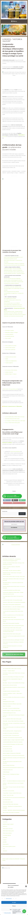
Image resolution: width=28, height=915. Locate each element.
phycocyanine (5, 844)
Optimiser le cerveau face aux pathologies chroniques (13, 639)
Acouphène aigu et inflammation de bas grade (12, 627)
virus (4, 848)
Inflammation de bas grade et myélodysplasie (12, 604)
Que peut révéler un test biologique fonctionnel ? (13, 280)
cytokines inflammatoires (10, 347)
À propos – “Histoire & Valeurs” (9, 670)
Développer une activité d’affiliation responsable (13, 312)
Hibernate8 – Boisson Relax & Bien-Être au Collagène (13, 721)
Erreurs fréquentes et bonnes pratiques (11, 291)
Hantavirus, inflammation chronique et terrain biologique (14, 602)
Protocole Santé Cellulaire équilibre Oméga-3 (11, 609)
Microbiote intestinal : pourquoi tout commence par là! (13, 755)
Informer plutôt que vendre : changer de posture (13, 311)
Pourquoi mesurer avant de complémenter (12, 278)
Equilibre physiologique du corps (9, 712)
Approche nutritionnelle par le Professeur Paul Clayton (13, 676)
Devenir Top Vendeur (7, 706)
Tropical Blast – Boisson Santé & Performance (12, 793)
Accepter (14, 902)
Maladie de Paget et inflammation (9, 617)
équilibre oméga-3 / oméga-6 (10, 374)
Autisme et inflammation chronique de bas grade (12, 600)
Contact (4, 699)
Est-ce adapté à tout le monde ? (10, 298)
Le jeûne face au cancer (7, 746)
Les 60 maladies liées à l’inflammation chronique (14, 416)
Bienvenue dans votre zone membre (10, 685)
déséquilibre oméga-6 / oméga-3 (11, 332)
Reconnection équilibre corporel (9, 846)
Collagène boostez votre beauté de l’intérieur (11, 691)
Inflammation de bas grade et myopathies (11, 623)
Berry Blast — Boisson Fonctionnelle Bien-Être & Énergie (13, 682)
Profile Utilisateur (6, 772)
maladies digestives (9, 362)
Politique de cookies (7, 912)
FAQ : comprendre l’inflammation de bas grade (12, 718)
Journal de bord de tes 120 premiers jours (11, 735)
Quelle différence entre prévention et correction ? (13, 306)
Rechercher (4, 511)
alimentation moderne (9, 330)
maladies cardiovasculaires (10, 356)
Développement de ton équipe (8, 701)
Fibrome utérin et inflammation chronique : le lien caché (14, 576)
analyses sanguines (9, 372)
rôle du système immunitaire (10, 345)
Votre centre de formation (8, 801)
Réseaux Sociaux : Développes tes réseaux (11, 774)
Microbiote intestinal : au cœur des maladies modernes (13, 606)
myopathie (5, 837)
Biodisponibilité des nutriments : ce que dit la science (14, 273)
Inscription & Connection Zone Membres (11, 733)
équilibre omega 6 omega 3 (8, 824)
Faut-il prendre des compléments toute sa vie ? (13, 304)
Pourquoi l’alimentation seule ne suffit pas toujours (14, 271)
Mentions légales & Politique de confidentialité (12, 753)
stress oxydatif (8, 338)
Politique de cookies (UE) (8, 769)
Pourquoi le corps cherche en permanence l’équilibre (14, 265)
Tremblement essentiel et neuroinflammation (11, 590)
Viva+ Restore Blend (7, 799)
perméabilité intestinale (9, 336)
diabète (6, 358)
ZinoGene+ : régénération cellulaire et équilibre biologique (14, 810)
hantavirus (5, 826)
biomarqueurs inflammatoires (11, 370)
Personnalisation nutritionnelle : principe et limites (13, 281)
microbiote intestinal (9, 334)
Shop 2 (4, 778)
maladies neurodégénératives (11, 360)
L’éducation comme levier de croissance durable (13, 316)
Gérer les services (9, 898)
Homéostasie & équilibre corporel (10, 258)
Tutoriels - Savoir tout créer (8, 795)
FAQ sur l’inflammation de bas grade (12, 422)
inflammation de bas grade (8, 830)
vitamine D (5, 850)
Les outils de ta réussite (7, 748)
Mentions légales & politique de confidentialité (10, 858)
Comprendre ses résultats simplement (11, 283)
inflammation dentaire (7, 833)
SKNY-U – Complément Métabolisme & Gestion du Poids (14, 780)
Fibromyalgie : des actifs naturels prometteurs (12, 570)
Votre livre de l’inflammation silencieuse (10, 804)
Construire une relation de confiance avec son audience (15, 314)
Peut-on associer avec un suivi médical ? (12, 303)
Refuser (14, 906)
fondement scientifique (7, 442)
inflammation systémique (10, 349)
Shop (4, 776)
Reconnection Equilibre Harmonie (14, 8)
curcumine (5, 821)
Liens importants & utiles (8, 750)
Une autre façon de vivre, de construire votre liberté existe (14, 797)
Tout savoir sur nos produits (8, 790)
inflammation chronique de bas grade (10, 389)
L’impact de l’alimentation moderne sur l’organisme (14, 263)
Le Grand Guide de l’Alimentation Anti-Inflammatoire (13, 744)
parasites (5, 841)
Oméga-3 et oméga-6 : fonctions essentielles (12, 268)
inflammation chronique (8, 828)
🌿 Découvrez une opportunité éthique (13, 654)
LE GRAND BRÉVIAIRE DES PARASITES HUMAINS (12, 742)
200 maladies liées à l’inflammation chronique (12, 668)
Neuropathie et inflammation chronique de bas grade (13, 625)
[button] (26, 886)
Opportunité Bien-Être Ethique (8, 765)
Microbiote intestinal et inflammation (12, 418)
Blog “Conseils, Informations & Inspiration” (11, 812)
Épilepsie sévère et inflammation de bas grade (12, 633)
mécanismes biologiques (15, 451)
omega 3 (4, 839)
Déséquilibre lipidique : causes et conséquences (13, 270)
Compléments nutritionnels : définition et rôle (12, 286)
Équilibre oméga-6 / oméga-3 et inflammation (12, 710)
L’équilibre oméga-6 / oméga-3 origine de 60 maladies (13, 739)
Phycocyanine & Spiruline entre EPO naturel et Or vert (13, 767)
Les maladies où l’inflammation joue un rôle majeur (15, 420)
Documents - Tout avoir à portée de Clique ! (11, 708)
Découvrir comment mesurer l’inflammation (13, 406)
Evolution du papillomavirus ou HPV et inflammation (13, 615)
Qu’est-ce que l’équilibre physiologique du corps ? (13, 257)
